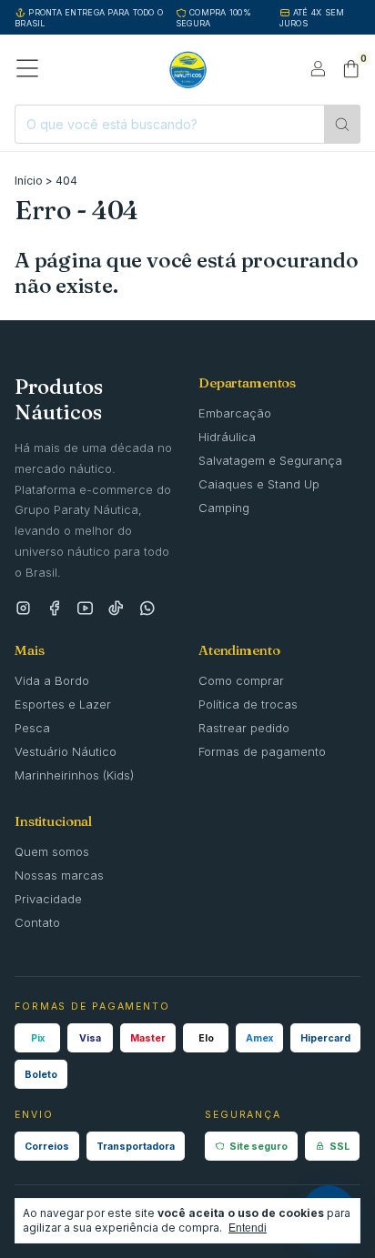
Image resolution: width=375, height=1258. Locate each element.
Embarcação (234, 413)
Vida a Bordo (52, 680)
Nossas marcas (59, 875)
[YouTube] (85, 609)
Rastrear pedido (243, 727)
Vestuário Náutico (66, 751)
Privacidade (48, 898)
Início (29, 180)
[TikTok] (116, 609)
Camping (223, 507)
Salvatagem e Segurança (270, 460)
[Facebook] (54, 609)
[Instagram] (23, 609)
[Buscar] (342, 124)
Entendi (247, 1228)
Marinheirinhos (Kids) (74, 775)
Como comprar (241, 680)
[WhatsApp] (147, 609)
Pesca (32, 727)
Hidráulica (227, 436)
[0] (350, 70)
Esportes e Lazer (63, 704)
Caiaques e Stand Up (258, 484)
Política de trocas (248, 704)
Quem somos (52, 851)
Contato (37, 922)
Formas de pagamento (262, 751)
